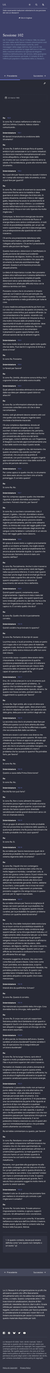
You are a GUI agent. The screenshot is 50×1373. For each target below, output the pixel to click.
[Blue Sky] (14, 1332)
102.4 (19, 364)
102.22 (20, 1190)
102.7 (19, 493)
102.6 (19, 469)
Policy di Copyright (10, 1368)
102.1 (19, 133)
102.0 (9, 118)
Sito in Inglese (26, 18)
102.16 (20, 847)
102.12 (20, 718)
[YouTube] (24, 1332)
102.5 (19, 386)
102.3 (19, 340)
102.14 (20, 788)
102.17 (20, 899)
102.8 (19, 539)
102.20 (20, 1035)
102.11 (20, 677)
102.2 (19, 171)
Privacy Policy (25, 1368)
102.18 (20, 984)
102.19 (20, 1003)
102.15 (20, 820)
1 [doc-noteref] (13, 211)
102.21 (20, 1084)
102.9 (19, 589)
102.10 (20, 624)
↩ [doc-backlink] (16, 1245)
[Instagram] (9, 1332)
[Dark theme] (29, 4)
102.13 (20, 769)
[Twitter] (19, 1332)
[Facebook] (4, 1332)
